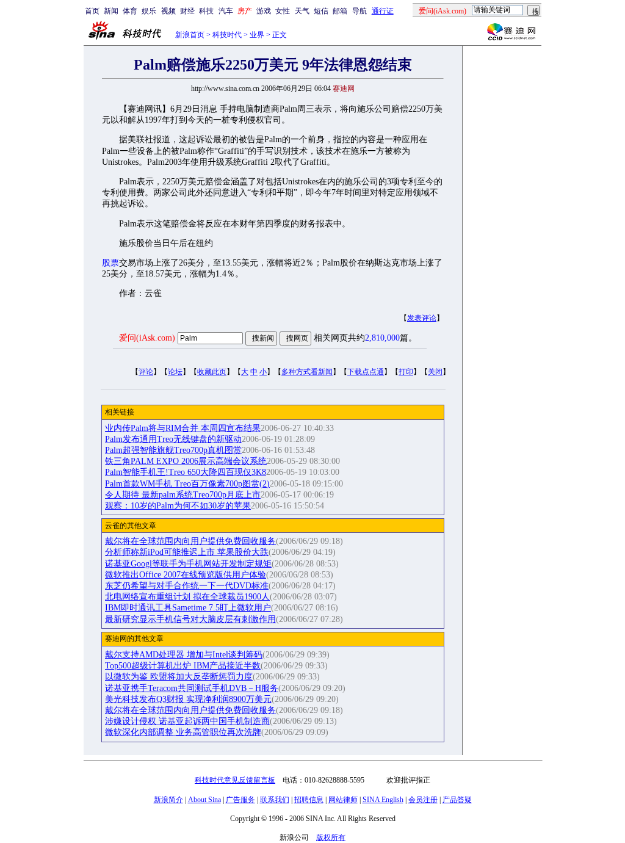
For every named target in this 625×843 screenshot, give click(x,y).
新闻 (111, 11)
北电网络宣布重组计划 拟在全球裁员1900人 (187, 596)
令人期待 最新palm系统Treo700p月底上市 (183, 494)
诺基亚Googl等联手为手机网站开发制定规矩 (188, 563)
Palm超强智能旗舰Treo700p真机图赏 (173, 450)
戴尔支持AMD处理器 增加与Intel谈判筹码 (183, 654)
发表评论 (421, 318)
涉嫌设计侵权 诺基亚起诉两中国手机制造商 (187, 721)
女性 (282, 11)
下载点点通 (365, 371)
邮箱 (340, 11)
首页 (92, 11)
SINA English (383, 799)
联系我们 (274, 799)
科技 (206, 11)
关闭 (435, 371)
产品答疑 (457, 799)
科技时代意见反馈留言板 (235, 780)
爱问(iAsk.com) (147, 337)
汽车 (226, 11)
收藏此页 (211, 371)
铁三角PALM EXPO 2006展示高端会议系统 (186, 461)
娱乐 (149, 11)
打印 (406, 371)
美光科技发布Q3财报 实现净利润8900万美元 (188, 699)
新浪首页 (189, 35)
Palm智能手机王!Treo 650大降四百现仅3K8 (185, 472)
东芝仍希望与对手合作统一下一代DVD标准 (187, 585)
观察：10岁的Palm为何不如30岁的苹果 (178, 505)
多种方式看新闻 (307, 371)
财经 (187, 11)
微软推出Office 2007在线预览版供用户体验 (185, 574)
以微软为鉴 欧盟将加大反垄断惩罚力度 (179, 676)
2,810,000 (382, 337)
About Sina (204, 799)
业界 (257, 35)
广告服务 (240, 799)
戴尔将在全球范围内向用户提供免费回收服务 (190, 541)
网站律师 (343, 799)
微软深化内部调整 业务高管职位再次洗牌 (183, 732)
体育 (130, 11)
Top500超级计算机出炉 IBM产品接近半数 (183, 665)
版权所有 (330, 837)
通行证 (383, 11)
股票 (110, 262)
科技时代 (227, 35)
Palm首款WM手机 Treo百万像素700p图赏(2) (187, 483)
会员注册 (423, 799)
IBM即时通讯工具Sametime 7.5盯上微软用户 (188, 607)
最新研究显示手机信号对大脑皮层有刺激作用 (190, 619)
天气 (302, 11)
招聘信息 (308, 799)
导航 (359, 11)
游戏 (263, 11)
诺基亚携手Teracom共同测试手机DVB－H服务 (191, 688)
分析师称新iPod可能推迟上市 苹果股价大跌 (187, 552)
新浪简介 (168, 799)
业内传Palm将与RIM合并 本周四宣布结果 (183, 428)
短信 (321, 11)
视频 (168, 11)
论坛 (175, 371)
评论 (146, 371)
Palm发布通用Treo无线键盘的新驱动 (173, 439)
